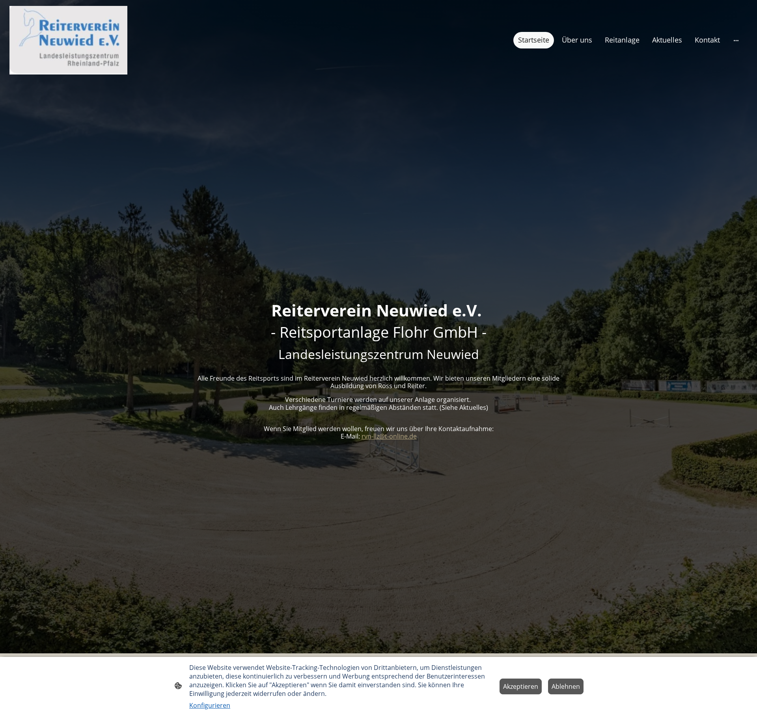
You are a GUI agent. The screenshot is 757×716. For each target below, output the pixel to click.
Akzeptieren (520, 686)
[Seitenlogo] (68, 40)
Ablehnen (566, 686)
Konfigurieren (209, 705)
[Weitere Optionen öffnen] (736, 40)
